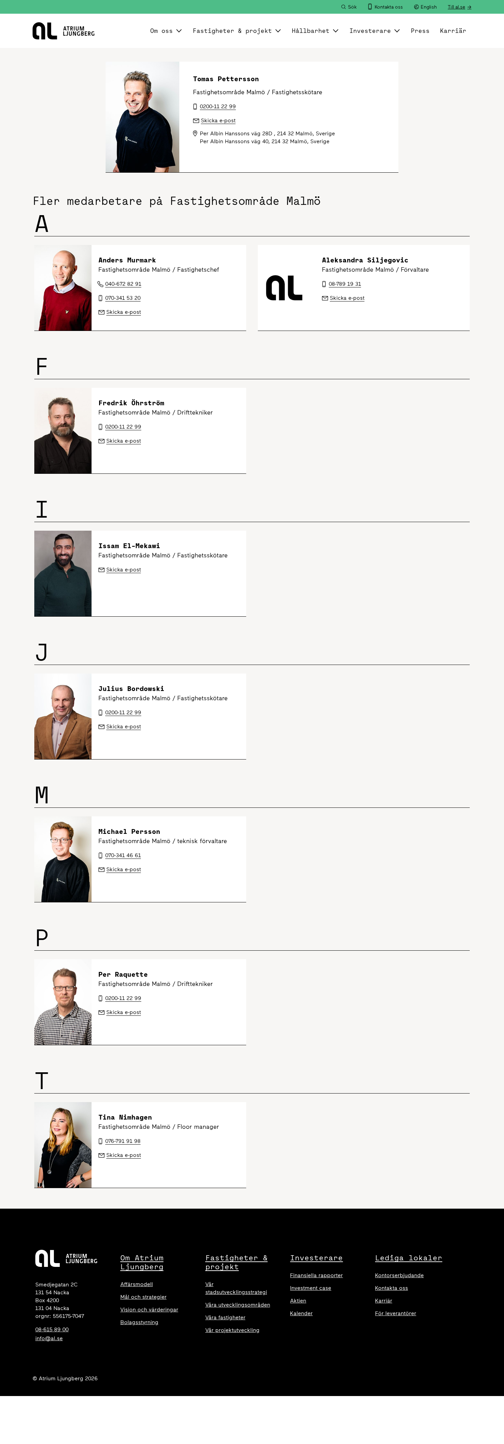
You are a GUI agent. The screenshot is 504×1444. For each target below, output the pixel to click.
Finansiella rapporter (316, 1275)
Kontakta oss (391, 1288)
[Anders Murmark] (63, 288)
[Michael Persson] (63, 859)
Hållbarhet (310, 31)
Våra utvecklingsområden (237, 1304)
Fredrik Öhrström (131, 402)
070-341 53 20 (123, 298)
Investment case (310, 1288)
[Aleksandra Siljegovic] (286, 288)
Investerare (370, 31)
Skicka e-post (123, 312)
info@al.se (49, 1338)
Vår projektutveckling (232, 1330)
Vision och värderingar (149, 1309)
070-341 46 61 (123, 855)
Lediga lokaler (408, 1257)
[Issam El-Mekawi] (63, 573)
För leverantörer (395, 1313)
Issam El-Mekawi (129, 545)
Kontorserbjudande (399, 1275)
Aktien (298, 1300)
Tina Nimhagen (125, 1117)
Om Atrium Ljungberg (142, 1262)
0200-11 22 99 (123, 426)
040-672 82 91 (123, 284)
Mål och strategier (143, 1297)
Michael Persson (129, 831)
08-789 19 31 (345, 284)
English (429, 7)
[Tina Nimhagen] (63, 1145)
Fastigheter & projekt (232, 31)
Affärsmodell (136, 1284)
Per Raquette (123, 974)
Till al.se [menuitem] (456, 7)
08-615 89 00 (52, 1329)
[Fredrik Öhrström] (63, 430)
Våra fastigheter (225, 1317)
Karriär (453, 31)
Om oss (161, 31)
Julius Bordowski (131, 688)
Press (420, 31)
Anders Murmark (127, 259)
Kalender (301, 1313)
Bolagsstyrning (139, 1322)
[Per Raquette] (63, 1002)
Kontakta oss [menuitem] (389, 7)
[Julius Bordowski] (63, 716)
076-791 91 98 (123, 1141)
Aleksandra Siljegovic (365, 259)
